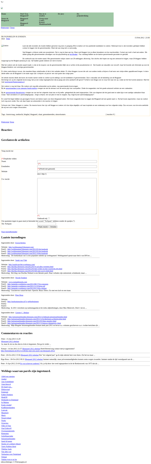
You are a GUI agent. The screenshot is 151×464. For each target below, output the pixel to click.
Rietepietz (5, 434)
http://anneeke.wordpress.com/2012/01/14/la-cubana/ (27, 288)
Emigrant (4, 392)
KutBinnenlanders (8, 408)
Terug (12, 28)
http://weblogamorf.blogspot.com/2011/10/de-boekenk (27, 253)
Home (3, 14)
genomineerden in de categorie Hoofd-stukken (21, 88)
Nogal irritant (6, 418)
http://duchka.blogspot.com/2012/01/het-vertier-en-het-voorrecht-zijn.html (34, 269)
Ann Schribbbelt (7, 382)
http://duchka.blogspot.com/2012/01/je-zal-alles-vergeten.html (30, 267)
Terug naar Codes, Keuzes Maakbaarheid (45, 21)
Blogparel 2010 (24, 24)
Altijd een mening (8, 376)
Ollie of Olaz (6, 426)
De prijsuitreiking (82, 15)
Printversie (5, 28)
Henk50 (4, 397)
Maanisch (4, 413)
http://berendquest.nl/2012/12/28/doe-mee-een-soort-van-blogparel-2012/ (28, 351)
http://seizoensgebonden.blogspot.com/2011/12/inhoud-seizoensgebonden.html (38, 317)
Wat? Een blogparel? (24, 15)
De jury (61, 14)
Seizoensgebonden (8, 439)
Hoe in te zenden (42, 15)
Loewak (4, 410)
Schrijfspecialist (7, 436)
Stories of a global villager (11, 444)
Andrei (3, 379)
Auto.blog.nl (6, 384)
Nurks (3, 421)
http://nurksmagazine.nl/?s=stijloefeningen (23, 302)
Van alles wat (6, 452)
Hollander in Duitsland (9, 400)
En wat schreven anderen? (30, 364)
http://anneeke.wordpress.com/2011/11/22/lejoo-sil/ (26, 286)
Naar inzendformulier (9, 232)
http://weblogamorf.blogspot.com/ (21, 247)
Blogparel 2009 (24, 19)
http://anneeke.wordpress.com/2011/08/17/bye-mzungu (27, 284)
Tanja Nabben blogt (8, 446)
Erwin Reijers (20, 243)
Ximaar (4, 457)
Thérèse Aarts (6, 449)
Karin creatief (6, 405)
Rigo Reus (19, 295)
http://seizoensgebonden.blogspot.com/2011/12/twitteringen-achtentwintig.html (36, 319)
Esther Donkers (7, 395)
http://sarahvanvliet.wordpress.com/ (22, 265)
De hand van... (6, 387)
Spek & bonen (6, 441)
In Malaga (5, 402)
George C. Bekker (22, 313)
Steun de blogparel (5, 19)
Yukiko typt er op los (9, 459)
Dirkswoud (5, 389)
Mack (3, 415)
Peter (8, 39)
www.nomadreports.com (18, 282)
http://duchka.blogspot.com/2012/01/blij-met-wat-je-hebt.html (30, 271)
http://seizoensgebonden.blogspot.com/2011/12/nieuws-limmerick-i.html (34, 323)
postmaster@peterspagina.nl (14, 82)
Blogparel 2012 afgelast (10, 341)
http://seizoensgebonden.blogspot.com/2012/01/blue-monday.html (31, 321)
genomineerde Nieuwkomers (15, 92)
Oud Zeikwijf (6, 428)
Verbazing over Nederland (11, 454)
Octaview (4, 423)
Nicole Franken (21, 278)
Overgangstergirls (8, 431)
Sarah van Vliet (21, 260)
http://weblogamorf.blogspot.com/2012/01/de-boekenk (27, 249)
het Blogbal (73, 54)
